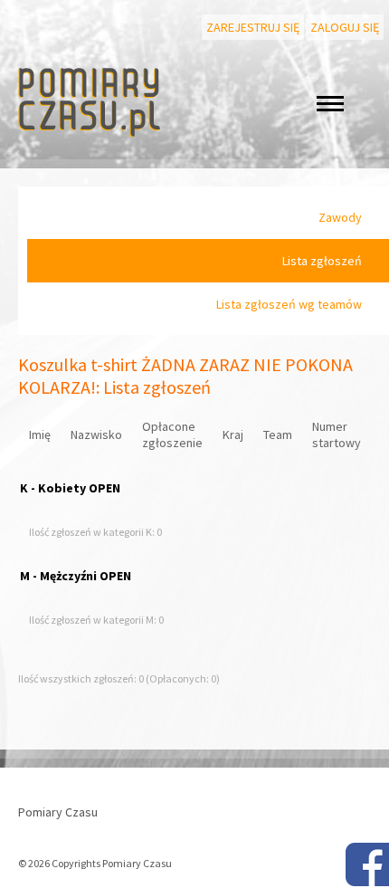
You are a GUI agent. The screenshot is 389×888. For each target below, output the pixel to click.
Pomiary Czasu (58, 812)
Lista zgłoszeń (322, 261)
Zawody (340, 217)
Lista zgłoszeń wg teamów (289, 304)
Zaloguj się (344, 27)
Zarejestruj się (252, 27)
